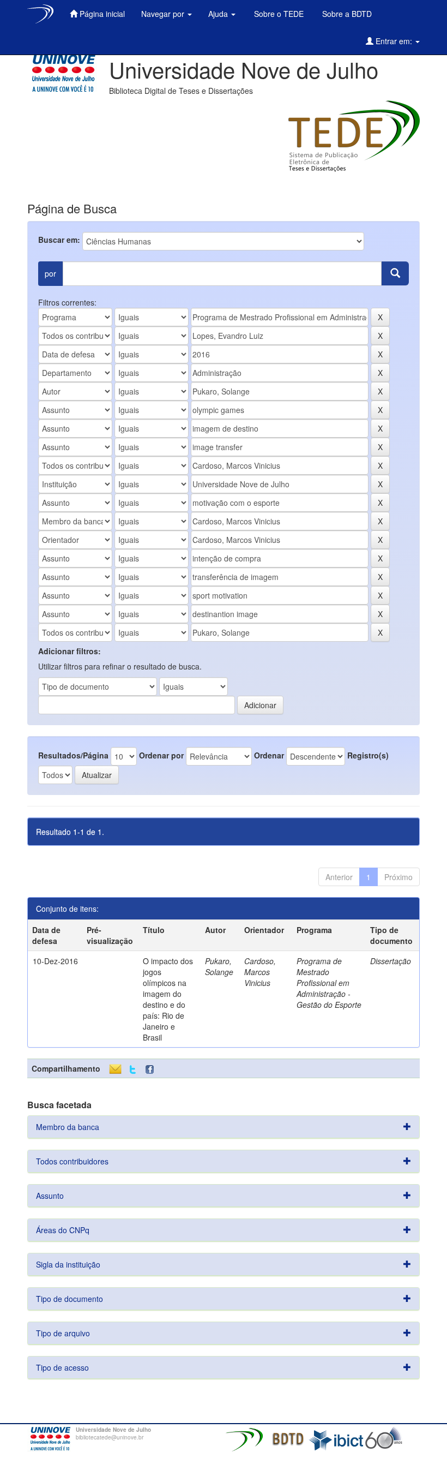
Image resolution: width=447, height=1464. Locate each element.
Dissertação (390, 960)
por (50, 273)
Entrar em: (393, 40)
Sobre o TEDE (278, 13)
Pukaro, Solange (219, 966)
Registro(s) (368, 755)
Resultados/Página (73, 755)
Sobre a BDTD (346, 13)
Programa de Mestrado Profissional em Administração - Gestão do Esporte (329, 982)
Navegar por (163, 13)
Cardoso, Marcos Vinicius (260, 971)
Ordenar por (161, 755)
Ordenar (269, 755)
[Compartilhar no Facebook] (152, 1069)
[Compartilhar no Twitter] (132, 1069)
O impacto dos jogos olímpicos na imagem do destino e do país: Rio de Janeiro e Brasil (168, 999)
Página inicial (101, 13)
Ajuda (219, 13)
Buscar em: (59, 239)
